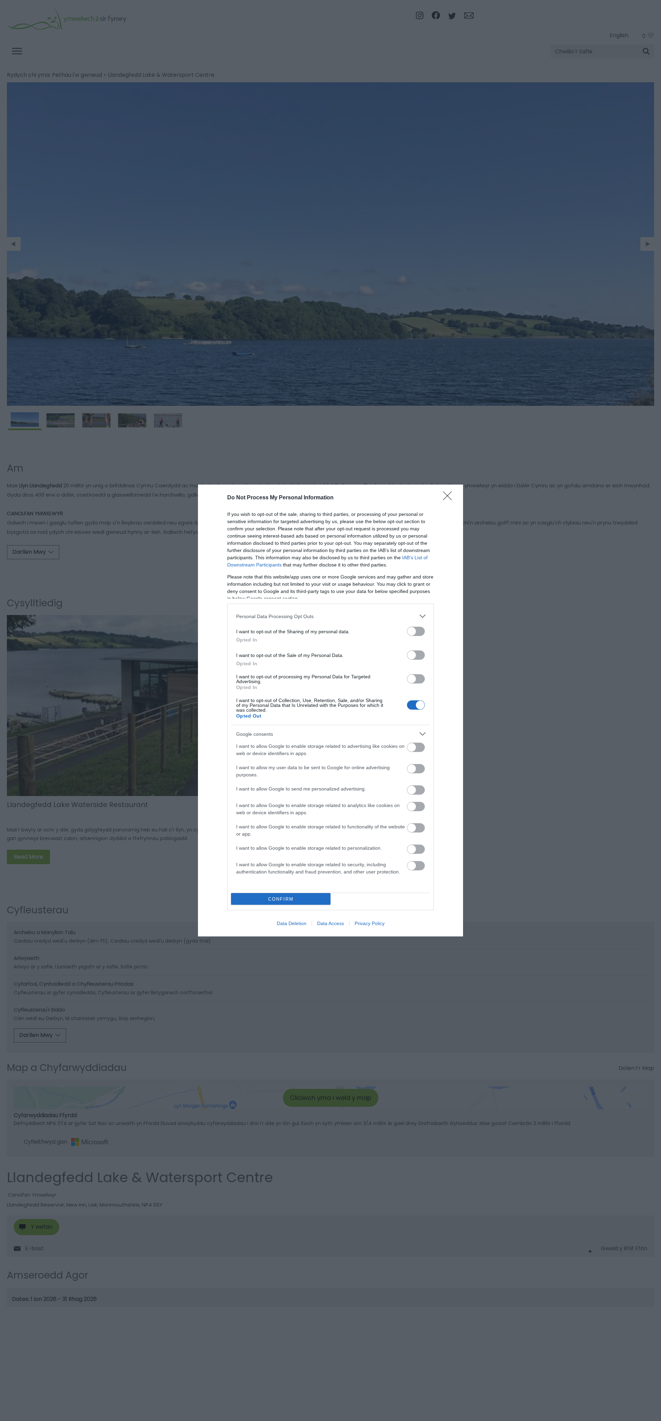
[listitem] (330, 616)
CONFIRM (281, 899)
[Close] (449, 498)
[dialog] (330, 710)
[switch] (416, 631)
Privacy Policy (370, 923)
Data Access (330, 923)
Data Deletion (291, 923)
